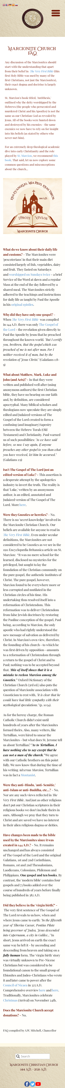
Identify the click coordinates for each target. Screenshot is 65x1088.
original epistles (22, 304)
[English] (4, 5)
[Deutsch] (10, 5)
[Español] (13, 5)
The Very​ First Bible (41, 71)
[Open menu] (55, 13)
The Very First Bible (25, 319)
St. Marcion (24, 155)
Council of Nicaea (15, 985)
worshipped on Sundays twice (29, 274)
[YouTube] (38, 1084)
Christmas (10, 1000)
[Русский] (16, 5)
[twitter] (32, 1084)
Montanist (28, 775)
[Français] (7, 5)
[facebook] (27, 1084)
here (22, 505)
